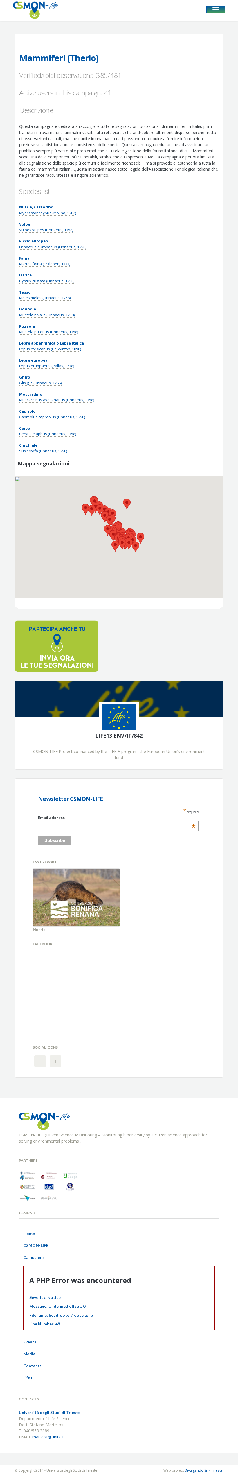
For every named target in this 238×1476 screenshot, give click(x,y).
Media (29, 1353)
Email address (117, 817)
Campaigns (33, 1257)
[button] (129, 544)
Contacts (32, 1365)
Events (29, 1341)
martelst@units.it (48, 1437)
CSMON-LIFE (35, 1245)
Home (29, 1233)
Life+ (28, 1377)
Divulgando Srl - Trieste (204, 1470)
